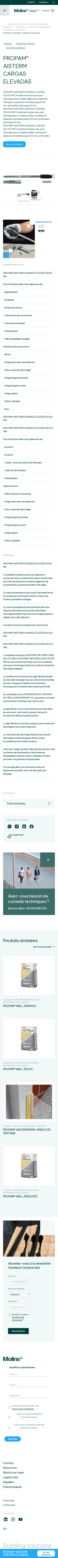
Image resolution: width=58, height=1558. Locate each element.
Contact (8, 1463)
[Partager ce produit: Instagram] (16, 826)
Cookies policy (9, 1505)
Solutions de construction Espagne (28, 24)
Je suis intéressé (14, 144)
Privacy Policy (9, 1500)
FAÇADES (20, 27)
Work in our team (13, 1472)
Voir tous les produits (42, 947)
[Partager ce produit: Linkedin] (24, 826)
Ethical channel (12, 1487)
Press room (10, 1468)
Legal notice (10, 1477)
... (4, 24)
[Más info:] (5, 1521)
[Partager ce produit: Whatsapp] (9, 826)
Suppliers (8, 1482)
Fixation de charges (14, 30)
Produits (8, 27)
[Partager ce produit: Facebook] (31, 826)
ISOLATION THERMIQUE (39, 27)
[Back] (4, 10)
